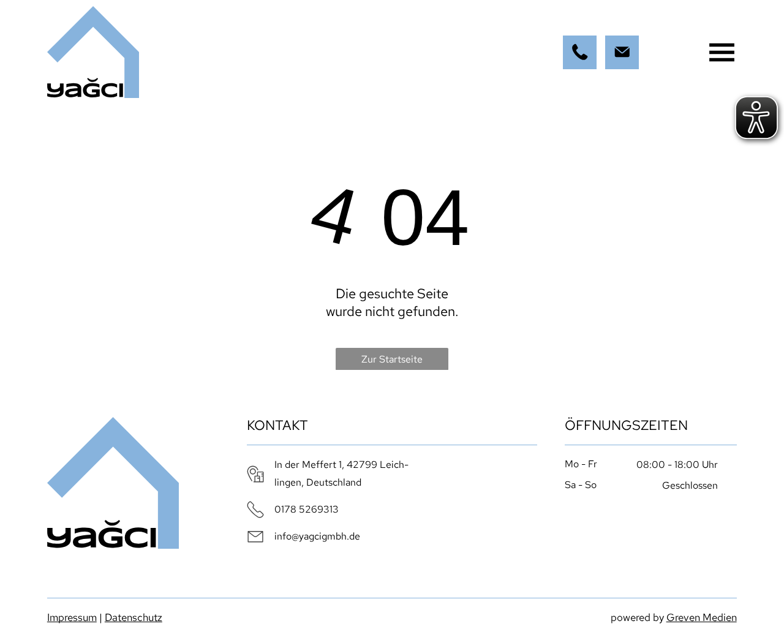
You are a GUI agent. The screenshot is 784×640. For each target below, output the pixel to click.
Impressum (72, 617)
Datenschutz (133, 617)
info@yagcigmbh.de (317, 536)
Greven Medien (701, 617)
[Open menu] (722, 52)
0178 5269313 (306, 509)
